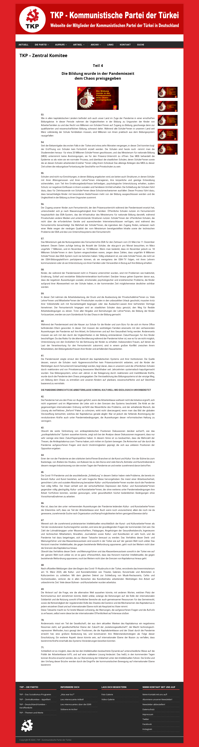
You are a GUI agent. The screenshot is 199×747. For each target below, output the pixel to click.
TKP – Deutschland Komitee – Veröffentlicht (33, 706)
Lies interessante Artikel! (72, 699)
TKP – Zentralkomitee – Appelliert (35, 699)
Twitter (146, 719)
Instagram (147, 729)
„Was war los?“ (67, 694)
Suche (140, 44)
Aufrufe (60, 44)
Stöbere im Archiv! (68, 709)
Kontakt (125, 44)
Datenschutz (149, 709)
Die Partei (41, 44)
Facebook (147, 724)
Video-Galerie (108, 699)
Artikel (77, 44)
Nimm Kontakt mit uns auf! (155, 694)
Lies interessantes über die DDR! (75, 704)
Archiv (95, 44)
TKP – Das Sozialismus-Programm (35, 694)
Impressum (148, 714)
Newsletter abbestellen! (154, 704)
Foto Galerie (107, 694)
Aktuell (23, 44)
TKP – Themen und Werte (31, 712)
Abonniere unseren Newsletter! (157, 699)
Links (110, 44)
